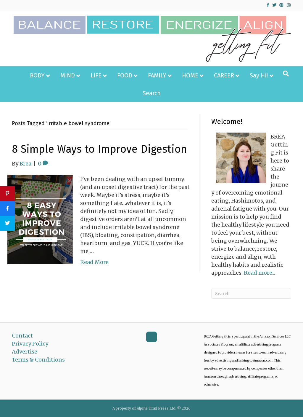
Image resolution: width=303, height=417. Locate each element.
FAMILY (157, 75)
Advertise (24, 351)
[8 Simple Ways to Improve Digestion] (40, 219)
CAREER (224, 75)
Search (152, 93)
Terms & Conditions (38, 359)
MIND (67, 75)
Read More (94, 262)
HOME (190, 75)
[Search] (286, 73)
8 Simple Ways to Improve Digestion (99, 149)
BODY (37, 75)
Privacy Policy (30, 343)
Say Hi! (259, 75)
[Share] (7, 208)
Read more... (259, 272)
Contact (22, 335)
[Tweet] (7, 223)
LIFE (96, 75)
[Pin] (7, 193)
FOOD (124, 75)
